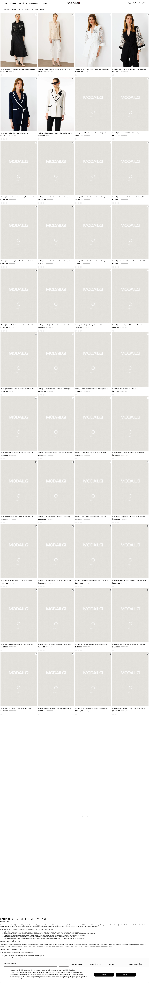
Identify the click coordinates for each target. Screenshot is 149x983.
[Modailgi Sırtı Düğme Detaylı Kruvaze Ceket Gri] (93, 487)
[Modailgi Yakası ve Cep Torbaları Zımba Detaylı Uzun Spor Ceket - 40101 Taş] (93, 168)
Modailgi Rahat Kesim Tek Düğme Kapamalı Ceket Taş (55, 69)
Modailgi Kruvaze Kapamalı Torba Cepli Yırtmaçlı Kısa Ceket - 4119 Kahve (55, 389)
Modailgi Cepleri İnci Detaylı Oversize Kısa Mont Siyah (18, 69)
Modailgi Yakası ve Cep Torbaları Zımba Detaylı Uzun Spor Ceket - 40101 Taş (92, 197)
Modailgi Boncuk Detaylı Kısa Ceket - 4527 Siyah (16, 708)
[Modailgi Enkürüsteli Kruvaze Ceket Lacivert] (19, 104)
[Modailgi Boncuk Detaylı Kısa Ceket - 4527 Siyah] (19, 679)
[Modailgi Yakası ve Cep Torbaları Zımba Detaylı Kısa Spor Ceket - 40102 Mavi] (56, 232)
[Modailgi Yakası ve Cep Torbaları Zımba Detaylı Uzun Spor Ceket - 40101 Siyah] (130, 168)
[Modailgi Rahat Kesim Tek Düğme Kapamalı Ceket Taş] (56, 40)
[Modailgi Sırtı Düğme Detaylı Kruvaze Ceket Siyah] (130, 487)
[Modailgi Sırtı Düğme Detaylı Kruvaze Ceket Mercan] (93, 296)
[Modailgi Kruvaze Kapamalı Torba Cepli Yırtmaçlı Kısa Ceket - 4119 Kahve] (56, 359)
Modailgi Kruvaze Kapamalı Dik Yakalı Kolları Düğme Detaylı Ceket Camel (18, 516)
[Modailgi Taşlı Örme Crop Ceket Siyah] (130, 359)
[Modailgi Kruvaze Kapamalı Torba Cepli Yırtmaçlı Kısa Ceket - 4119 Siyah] (56, 551)
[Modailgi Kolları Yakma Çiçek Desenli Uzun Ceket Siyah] (130, 40)
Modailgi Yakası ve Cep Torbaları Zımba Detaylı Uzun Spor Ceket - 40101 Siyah (129, 197)
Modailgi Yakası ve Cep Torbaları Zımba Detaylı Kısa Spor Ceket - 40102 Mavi (55, 261)
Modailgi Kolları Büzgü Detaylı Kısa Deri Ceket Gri (17, 452)
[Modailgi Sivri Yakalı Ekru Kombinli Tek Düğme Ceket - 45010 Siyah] (93, 104)
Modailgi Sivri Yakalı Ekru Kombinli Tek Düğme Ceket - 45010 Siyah (92, 133)
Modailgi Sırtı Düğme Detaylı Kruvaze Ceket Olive (16, 580)
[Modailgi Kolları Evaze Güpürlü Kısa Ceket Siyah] (93, 423)
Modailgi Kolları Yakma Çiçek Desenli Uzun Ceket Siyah (129, 69)
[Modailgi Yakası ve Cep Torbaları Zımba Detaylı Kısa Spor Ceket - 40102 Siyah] (93, 232)
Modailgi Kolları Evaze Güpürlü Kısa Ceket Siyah (90, 452)
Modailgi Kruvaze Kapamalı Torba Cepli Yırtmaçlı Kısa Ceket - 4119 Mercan (18, 197)
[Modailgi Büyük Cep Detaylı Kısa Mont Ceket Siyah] (93, 615)
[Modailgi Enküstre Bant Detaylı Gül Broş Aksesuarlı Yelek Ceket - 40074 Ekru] (56, 104)
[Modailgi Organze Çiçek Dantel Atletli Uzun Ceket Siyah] (56, 679)
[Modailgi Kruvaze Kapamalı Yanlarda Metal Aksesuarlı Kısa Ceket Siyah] (130, 296)
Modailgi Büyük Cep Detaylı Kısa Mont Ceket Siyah (91, 644)
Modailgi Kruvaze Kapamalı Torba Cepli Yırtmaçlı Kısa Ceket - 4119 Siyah (55, 580)
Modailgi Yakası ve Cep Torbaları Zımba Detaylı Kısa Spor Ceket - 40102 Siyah (92, 261)
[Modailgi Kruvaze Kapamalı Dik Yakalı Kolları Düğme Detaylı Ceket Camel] (19, 487)
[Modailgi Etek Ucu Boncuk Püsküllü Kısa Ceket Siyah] (130, 551)
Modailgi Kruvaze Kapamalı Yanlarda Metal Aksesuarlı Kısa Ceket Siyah (129, 325)
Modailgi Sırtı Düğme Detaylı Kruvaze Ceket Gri (90, 516)
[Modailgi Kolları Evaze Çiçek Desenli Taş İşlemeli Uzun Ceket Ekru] (93, 40)
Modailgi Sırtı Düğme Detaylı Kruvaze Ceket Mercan (92, 325)
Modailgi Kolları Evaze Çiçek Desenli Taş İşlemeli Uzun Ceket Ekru (92, 69)
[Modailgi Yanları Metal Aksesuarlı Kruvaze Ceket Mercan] (19, 296)
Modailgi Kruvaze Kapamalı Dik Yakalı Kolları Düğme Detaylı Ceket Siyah (55, 516)
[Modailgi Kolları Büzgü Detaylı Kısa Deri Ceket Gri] (19, 423)
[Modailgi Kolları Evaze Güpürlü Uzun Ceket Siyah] (130, 423)
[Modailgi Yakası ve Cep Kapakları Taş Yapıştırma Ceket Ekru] (130, 615)
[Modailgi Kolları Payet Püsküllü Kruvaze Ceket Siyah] (19, 615)
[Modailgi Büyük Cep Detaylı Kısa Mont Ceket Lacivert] (56, 615)
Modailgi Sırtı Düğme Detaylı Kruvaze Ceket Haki (53, 325)
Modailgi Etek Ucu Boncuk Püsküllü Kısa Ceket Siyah (129, 580)
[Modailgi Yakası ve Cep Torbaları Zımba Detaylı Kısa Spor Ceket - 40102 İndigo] (19, 232)
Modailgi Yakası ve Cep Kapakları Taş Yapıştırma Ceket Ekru (129, 644)
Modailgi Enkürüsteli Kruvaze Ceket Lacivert (15, 133)
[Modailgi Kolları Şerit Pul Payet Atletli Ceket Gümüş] (130, 679)
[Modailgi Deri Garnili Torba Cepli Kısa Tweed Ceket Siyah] (19, 359)
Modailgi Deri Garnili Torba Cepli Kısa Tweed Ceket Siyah (18, 389)
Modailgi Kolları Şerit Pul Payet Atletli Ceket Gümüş (128, 708)
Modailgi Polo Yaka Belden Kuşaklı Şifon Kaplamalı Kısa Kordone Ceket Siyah (92, 708)
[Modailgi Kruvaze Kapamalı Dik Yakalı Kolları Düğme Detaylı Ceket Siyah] (56, 487)
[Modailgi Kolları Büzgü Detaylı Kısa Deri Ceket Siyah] (56, 423)
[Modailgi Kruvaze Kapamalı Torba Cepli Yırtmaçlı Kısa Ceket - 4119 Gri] (93, 551)
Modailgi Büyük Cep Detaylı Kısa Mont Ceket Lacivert (55, 644)
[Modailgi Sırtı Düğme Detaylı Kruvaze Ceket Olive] (19, 551)
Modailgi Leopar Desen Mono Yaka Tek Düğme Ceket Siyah (92, 389)
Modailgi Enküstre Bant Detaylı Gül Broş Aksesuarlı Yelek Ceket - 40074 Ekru (55, 133)
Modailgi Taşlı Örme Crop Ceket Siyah (124, 389)
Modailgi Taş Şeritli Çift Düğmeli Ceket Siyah (126, 133)
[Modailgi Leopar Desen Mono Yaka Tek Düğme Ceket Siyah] (93, 359)
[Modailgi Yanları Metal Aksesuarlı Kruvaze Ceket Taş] (130, 232)
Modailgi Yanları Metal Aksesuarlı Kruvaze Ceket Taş (129, 261)
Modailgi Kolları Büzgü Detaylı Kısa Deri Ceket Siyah (55, 452)
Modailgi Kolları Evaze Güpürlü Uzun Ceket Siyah (128, 452)
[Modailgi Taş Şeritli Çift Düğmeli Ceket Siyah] (130, 104)
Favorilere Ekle (36, 15)
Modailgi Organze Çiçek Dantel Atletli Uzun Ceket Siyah (55, 708)
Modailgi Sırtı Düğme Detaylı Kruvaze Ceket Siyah (128, 516)
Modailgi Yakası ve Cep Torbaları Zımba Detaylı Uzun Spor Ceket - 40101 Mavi (55, 197)
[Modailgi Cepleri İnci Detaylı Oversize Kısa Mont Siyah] (19, 40)
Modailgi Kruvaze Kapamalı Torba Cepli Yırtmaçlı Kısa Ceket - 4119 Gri (92, 580)
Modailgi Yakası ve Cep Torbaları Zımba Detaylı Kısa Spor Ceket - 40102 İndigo (18, 261)
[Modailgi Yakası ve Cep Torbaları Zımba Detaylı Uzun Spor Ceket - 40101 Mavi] (56, 168)
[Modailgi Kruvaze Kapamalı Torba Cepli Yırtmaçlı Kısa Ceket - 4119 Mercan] (19, 168)
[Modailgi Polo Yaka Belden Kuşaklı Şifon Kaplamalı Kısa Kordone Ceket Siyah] (93, 679)
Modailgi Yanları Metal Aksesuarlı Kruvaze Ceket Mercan (18, 325)
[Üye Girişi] (139, 3)
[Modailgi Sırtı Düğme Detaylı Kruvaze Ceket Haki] (56, 296)
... (77, 817)
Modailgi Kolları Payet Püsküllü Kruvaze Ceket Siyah (17, 644)
